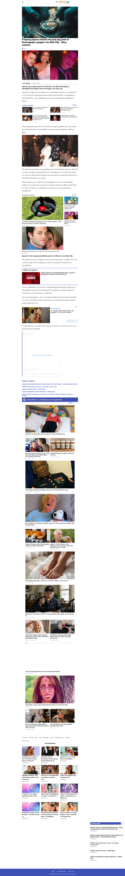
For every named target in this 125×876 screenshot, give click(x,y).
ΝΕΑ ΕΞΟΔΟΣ (26, 740)
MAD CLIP (25, 737)
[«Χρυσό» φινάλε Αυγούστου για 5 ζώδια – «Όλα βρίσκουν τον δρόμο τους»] (69, 788)
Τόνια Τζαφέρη (26, 83)
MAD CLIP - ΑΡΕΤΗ (33, 737)
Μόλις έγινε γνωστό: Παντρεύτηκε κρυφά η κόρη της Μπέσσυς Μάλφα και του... (49, 758)
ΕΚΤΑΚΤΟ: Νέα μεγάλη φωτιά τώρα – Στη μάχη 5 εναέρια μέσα (39, 386)
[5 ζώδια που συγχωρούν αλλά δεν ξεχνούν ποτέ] (69, 769)
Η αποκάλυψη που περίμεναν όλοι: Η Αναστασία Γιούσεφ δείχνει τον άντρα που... (30, 758)
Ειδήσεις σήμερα (28, 381)
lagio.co (74, 873)
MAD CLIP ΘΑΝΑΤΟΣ (44, 737)
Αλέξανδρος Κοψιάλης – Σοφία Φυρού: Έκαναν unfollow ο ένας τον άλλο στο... (30, 777)
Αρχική (53, 871)
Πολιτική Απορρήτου (61, 871)
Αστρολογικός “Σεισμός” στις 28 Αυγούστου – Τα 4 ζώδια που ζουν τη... (30, 814)
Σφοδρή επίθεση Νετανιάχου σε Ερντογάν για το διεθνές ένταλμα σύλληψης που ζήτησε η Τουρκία (47, 394)
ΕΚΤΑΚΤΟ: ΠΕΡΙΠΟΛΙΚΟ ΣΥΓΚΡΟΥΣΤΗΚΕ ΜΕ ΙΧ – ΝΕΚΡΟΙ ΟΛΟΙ (38, 391)
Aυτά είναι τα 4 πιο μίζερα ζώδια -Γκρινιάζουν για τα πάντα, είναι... (49, 777)
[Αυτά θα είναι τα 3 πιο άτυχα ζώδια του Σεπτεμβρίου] (69, 751)
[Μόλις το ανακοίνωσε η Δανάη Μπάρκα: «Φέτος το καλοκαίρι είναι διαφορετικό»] (69, 806)
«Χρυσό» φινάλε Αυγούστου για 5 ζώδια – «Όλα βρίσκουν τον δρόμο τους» (68, 796)
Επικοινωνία (70, 871)
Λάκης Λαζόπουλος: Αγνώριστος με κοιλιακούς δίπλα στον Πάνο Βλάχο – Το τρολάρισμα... (49, 814)
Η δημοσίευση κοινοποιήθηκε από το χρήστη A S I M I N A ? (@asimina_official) (42, 374)
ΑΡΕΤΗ (51, 737)
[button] (50, 22)
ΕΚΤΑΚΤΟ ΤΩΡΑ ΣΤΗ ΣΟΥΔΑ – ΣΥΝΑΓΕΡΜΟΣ (33, 389)
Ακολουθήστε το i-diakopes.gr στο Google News (44, 400)
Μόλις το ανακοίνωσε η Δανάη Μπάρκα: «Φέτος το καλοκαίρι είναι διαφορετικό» (68, 814)
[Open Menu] (22, 2)
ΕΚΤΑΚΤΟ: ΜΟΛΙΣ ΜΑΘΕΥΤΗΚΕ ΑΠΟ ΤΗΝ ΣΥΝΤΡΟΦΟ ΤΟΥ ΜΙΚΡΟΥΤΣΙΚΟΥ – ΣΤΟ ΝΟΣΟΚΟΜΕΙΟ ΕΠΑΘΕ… (50, 384)
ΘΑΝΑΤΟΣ (67, 737)
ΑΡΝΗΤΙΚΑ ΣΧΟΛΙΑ (59, 737)
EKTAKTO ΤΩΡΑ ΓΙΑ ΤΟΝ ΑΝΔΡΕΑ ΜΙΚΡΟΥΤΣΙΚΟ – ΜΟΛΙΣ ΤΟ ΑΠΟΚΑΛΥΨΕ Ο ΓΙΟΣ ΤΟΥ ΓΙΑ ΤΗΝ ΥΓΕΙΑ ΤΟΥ (58, 273)
